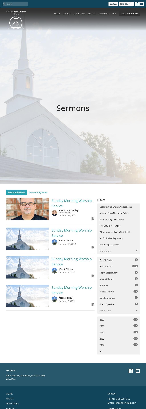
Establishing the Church (112, 219)
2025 (118, 325)
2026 (118, 319)
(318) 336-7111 (126, 4)
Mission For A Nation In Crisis (114, 212)
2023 (118, 338)
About (67, 13)
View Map (11, 378)
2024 (118, 332)
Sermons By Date (16, 192)
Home (57, 13)
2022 (118, 344)
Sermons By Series (38, 192)
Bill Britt (118, 285)
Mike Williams (118, 278)
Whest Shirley (118, 291)
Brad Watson (118, 266)
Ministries (79, 13)
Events (92, 13)
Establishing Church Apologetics (116, 206)
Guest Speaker (118, 304)
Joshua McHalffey (118, 272)
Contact (113, 4)
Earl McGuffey (118, 260)
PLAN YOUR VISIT (129, 13)
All (101, 351)
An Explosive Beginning (111, 238)
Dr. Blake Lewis (118, 297)
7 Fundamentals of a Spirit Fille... (116, 231)
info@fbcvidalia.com (125, 402)
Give (114, 13)
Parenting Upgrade (109, 244)
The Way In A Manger (110, 225)
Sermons (104, 13)
